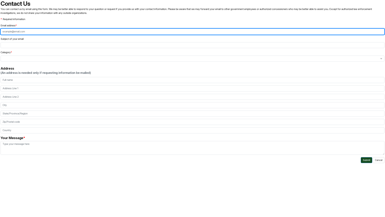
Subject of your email (12, 38)
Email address (8, 25)
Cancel (378, 160)
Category (6, 52)
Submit (366, 160)
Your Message (12, 138)
